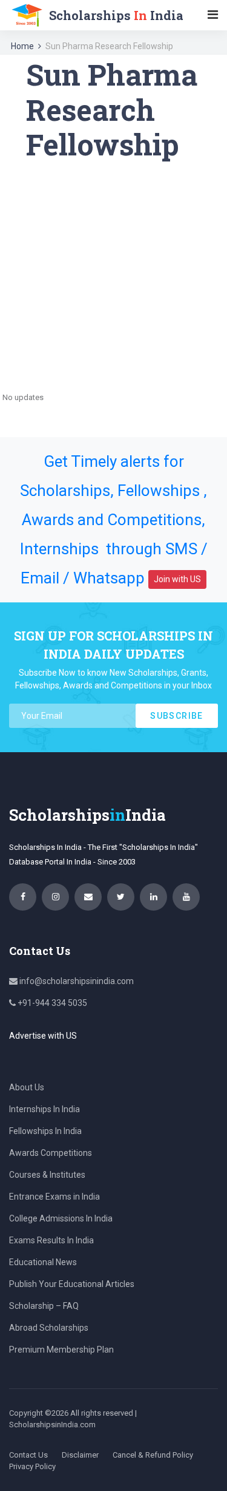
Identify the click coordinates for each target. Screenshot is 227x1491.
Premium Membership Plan (61, 1349)
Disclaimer (80, 1454)
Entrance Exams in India (54, 1196)
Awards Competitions (50, 1153)
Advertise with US (43, 1036)
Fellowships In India (45, 1131)
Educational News (43, 1262)
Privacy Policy (32, 1466)
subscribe (176, 716)
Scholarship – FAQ (44, 1306)
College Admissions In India (61, 1218)
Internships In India (44, 1109)
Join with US (177, 579)
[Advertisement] (113, 276)
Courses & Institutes (47, 1175)
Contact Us (28, 1454)
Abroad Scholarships (48, 1328)
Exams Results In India (51, 1240)
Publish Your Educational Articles (71, 1284)
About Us (26, 1087)
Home (22, 46)
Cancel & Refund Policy (153, 1454)
